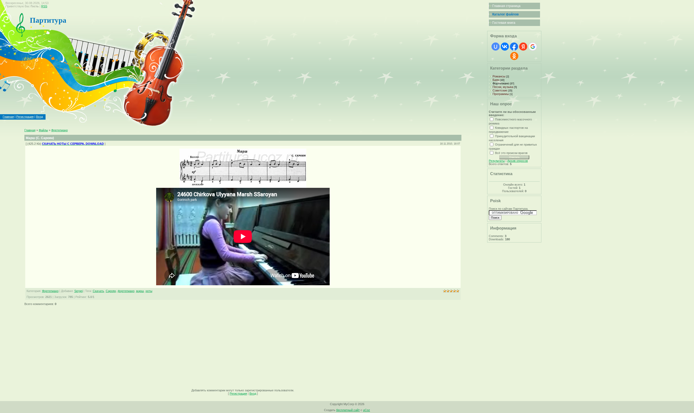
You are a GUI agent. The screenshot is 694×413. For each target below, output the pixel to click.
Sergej (78, 291)
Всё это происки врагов (511, 152)
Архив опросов (517, 160)
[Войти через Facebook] (514, 46)
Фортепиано (59, 130)
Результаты (497, 160)
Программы (501, 94)
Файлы (43, 130)
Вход (39, 116)
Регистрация (25, 116)
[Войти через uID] (495, 46)
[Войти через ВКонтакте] (505, 46)
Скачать (98, 291)
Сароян (111, 291)
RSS (44, 6)
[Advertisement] (187, 345)
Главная (8, 116)
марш (140, 291)
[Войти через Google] (532, 46)
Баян (496, 79)
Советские (500, 90)
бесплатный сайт (348, 410)
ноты (149, 291)
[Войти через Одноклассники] (514, 56)
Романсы (499, 76)
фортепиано (126, 291)
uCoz (366, 410)
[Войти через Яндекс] (523, 46)
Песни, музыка (503, 86)
